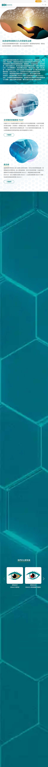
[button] (45, 4)
